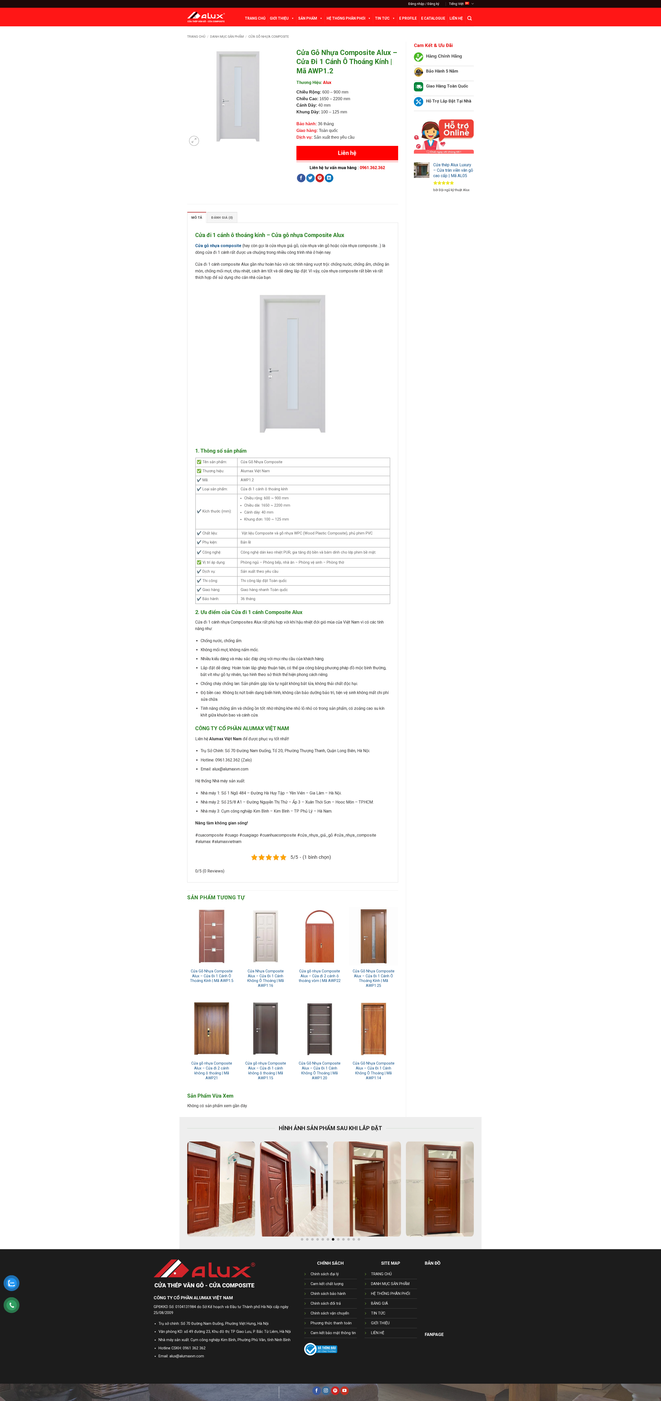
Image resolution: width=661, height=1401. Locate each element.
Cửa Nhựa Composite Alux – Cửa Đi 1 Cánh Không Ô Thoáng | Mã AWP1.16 (265, 978)
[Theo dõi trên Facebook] (316, 1390)
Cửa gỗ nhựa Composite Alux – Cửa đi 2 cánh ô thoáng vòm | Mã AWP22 (320, 976)
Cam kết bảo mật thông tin (333, 1333)
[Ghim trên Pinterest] (320, 178)
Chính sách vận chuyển (330, 1313)
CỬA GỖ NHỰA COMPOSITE (268, 36)
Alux (327, 82)
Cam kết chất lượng (327, 1284)
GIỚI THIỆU (380, 1323)
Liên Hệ (456, 18)
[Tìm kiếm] (469, 18)
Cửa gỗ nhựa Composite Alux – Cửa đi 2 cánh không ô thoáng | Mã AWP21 (211, 1070)
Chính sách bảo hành (328, 1294)
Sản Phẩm (307, 18)
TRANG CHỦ (381, 1274)
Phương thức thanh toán (331, 1323)
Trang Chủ (255, 18)
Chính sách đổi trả (326, 1303)
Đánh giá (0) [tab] (222, 217)
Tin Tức (382, 18)
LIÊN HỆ (377, 1333)
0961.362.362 (372, 167)
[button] (423, 4)
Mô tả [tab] (196, 217)
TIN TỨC (378, 1313)
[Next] (479, 1192)
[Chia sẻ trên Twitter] (310, 178)
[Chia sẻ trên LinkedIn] (329, 178)
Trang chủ (196, 36)
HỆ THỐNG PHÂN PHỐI (390, 1294)
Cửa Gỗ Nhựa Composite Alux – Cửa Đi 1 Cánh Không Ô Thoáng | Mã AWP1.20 (320, 1070)
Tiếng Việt (456, 4)
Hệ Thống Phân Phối (346, 18)
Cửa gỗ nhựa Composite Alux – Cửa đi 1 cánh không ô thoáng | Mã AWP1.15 (265, 1070)
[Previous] (181, 1192)
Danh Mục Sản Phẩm (227, 36)
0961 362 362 (194, 1348)
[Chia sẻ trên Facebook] (301, 178)
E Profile (408, 18)
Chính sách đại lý (325, 1274)
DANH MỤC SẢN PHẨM (390, 1284)
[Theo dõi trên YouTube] (344, 1390)
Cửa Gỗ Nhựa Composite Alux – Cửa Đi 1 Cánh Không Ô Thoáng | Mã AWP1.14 (374, 1070)
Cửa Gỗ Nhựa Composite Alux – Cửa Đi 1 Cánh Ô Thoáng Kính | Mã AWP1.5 (211, 976)
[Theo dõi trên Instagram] (326, 1390)
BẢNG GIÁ (379, 1303)
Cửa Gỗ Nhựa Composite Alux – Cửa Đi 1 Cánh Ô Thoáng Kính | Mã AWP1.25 (374, 978)
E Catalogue (433, 18)
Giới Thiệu (279, 18)
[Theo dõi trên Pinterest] (335, 1390)
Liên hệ (347, 153)
